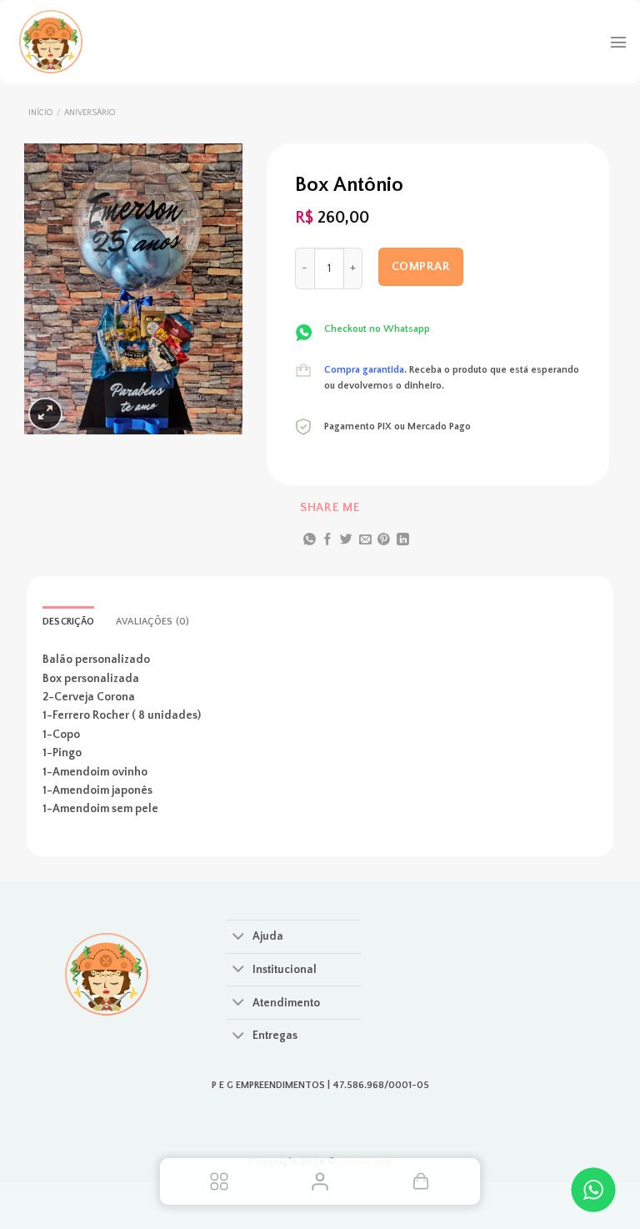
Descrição (68, 621)
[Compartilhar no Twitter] (346, 540)
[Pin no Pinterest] (384, 540)
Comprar (421, 266)
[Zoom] (45, 414)
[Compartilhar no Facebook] (328, 540)
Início (40, 113)
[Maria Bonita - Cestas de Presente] (104, 41)
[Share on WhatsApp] (309, 540)
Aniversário (89, 113)
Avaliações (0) (152, 621)
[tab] (68, 622)
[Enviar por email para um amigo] (365, 540)
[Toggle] (239, 938)
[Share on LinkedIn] (403, 540)
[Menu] (618, 42)
